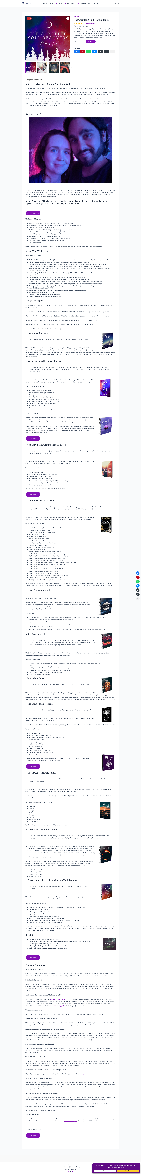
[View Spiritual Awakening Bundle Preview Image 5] (42, 67)
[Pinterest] (138, 577)
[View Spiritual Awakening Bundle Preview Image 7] (54, 67)
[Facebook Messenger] (138, 586)
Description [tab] (29, 79)
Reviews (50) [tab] (38, 79)
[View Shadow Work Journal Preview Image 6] (65, 67)
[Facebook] (138, 573)
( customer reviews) (89, 23)
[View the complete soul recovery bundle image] (30, 67)
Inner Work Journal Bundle (57, 999)
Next (70, 67)
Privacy (68, 1171)
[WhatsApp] (138, 581)
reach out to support (57, 1006)
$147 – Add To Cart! (33, 213)
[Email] (138, 590)
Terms (73, 1171)
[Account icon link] (115, 3)
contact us (97, 1025)
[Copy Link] (138, 594)
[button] (118, 3)
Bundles (76, 16)
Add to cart (90, 41)
